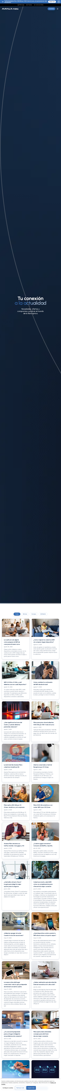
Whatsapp (21, 4)
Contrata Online (39, 4)
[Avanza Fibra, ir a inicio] (10, 9)
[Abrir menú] (57, 8)
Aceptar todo (31, 1087)
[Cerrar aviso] (58, 1)
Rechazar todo (20, 1087)
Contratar (51, 8)
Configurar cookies (8, 1087)
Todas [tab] (17, 614)
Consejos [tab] (33, 614)
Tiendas (30, 4)
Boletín (44, 614)
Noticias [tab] (25, 614)
